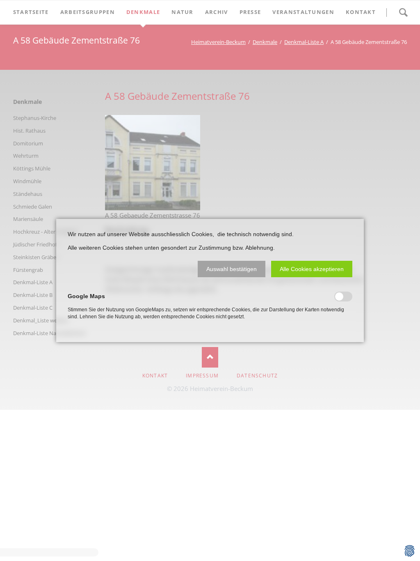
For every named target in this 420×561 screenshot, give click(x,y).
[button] (231, 269)
